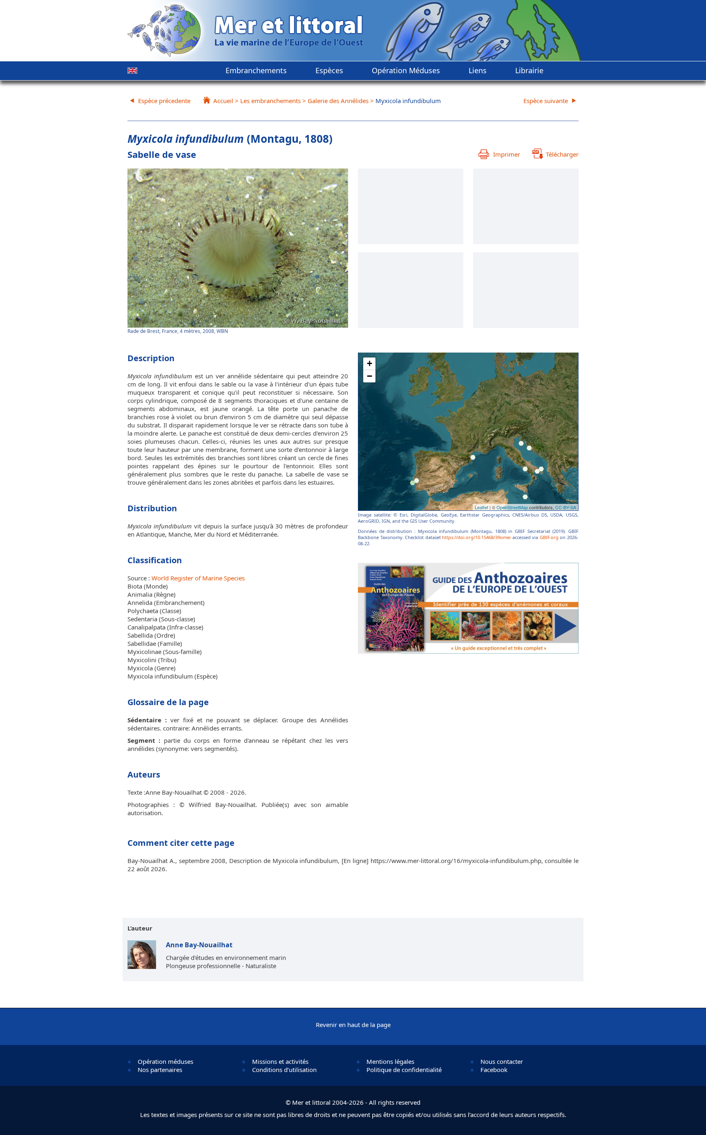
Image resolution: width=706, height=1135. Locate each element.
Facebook (493, 1069)
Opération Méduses (406, 70)
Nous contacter (501, 1061)
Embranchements (256, 70)
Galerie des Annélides (338, 101)
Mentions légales (390, 1061)
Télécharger (562, 154)
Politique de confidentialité (404, 1069)
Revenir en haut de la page (353, 1024)
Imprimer (506, 154)
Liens (478, 70)
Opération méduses (165, 1061)
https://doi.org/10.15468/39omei (476, 537)
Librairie (529, 70)
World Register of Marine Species (198, 578)
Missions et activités (280, 1061)
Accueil (223, 101)
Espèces (329, 70)
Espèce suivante (545, 101)
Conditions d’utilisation (284, 1069)
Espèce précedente (164, 101)
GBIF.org (549, 537)
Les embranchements (270, 101)
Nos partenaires (160, 1069)
